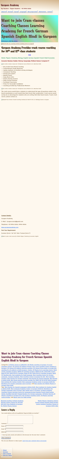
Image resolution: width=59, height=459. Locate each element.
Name (3, 426)
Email (3, 429)
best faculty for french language (39, 378)
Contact (49, 11)
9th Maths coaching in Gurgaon (36, 365)
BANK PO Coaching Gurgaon (26, 371)
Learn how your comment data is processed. (34, 440)
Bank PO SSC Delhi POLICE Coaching (12, 373)
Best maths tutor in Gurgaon (31, 390)
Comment (4, 423)
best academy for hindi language (22, 375)
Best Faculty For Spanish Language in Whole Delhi (20, 387)
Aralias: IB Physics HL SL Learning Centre (40, 370)
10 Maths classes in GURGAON (18, 365)
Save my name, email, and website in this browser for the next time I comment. (24, 434)
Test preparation (32, 11)
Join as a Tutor (7, 455)
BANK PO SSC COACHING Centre (45, 371)
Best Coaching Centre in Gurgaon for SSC (32, 377)
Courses (16, 11)
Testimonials (42, 11)
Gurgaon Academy (10, 5)
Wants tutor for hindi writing (22, 397)
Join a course (7, 453)
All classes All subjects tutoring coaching (19, 368)
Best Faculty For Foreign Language (17, 378)
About (5, 450)
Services (10, 11)
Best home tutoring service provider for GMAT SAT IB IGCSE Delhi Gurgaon (33, 380)
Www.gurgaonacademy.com (9, 227)
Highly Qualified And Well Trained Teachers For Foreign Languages (21, 394)
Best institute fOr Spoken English (11, 382)
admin (15, 41)
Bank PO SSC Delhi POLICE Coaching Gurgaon (38, 373)
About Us (4, 11)
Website (3, 432)
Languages (23, 11)
